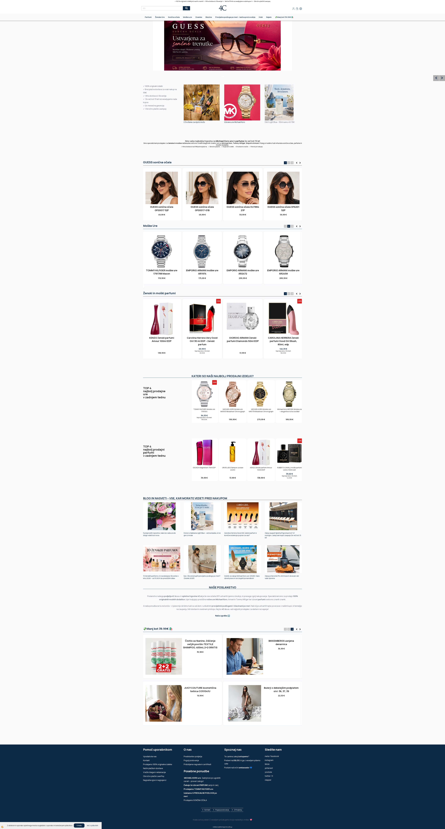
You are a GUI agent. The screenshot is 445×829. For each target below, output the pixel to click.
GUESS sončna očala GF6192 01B (283, 208)
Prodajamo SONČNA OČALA (195, 800)
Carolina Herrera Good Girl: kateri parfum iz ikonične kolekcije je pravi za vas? (240, 534)
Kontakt (146, 760)
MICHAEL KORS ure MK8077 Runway (242, 272)
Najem (269, 17)
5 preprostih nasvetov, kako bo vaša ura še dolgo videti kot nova (159, 534)
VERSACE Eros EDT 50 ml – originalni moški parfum (242, 339)
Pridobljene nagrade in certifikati (197, 764)
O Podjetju (238, 810)
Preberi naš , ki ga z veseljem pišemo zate (242, 762)
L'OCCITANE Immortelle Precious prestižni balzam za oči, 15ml (200, 644)
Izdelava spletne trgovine (220, 827)
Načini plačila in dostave (153, 768)
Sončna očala (174, 17)
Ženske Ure (160, 17)
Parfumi (148, 17)
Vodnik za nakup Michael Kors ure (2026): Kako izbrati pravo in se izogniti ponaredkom (242, 577)
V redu (79, 825)
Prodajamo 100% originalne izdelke (157, 764)
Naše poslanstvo (222, 587)
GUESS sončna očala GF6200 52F (243, 208)
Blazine (209, 17)
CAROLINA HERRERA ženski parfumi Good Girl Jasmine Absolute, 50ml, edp (161, 341)
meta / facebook (272, 756)
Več (161, 186)
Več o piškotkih (92, 825)
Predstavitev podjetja (193, 756)
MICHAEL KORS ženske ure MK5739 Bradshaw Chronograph (261, 410)
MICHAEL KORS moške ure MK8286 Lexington (283, 272)
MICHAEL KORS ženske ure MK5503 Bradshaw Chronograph (232, 410)
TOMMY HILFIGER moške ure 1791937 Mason (202, 272)
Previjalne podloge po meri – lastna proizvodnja (235, 17)
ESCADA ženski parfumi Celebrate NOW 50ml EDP (281, 689)
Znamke (198, 17)
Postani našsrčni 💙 (238, 767)
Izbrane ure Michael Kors (234, 122)
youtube (268, 772)
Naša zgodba (221, 615)
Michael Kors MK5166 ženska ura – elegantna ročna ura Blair (289, 410)
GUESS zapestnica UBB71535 (200, 687)
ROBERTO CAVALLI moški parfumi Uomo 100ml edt (289, 468)
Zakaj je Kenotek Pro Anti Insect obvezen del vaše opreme (282, 577)
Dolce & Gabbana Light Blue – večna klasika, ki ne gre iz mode (202, 534)
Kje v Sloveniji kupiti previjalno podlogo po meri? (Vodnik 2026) (202, 577)
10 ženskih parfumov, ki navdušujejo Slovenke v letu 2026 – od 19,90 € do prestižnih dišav (161, 577)
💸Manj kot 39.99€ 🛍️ (284, 17)
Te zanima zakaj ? (236, 756)
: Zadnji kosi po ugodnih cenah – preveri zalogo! (202, 779)
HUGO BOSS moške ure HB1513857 (161, 272)
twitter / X (269, 776)
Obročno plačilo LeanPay (153, 776)
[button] (300, 163)
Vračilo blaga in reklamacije (154, 772)
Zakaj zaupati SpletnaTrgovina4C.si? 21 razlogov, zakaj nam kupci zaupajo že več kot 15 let (283, 535)
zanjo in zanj (201, 785)
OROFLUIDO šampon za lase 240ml (232, 468)
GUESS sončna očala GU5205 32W (202, 208)
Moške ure (187, 17)
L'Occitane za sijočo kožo (194, 122)
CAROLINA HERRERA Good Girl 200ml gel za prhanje (202, 339)
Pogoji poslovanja (191, 760)
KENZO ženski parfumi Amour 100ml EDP (261, 468)
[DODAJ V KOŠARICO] (161, 191)
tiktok (267, 764)
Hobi (261, 17)
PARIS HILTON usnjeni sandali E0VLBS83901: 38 (281, 642)
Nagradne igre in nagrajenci (154, 780)
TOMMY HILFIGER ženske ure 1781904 (204, 410)
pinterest (269, 768)
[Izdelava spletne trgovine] (230, 827)
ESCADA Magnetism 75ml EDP (204, 467)
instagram (269, 760)
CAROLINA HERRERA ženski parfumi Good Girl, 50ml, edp (283, 339)
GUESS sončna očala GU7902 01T (161, 208)
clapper (268, 780)
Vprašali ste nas (150, 756)
